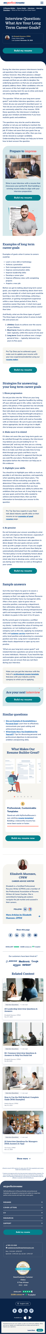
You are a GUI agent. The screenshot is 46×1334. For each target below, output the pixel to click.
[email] (35, 935)
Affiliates (8, 1249)
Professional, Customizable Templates (21, 810)
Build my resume (23, 50)
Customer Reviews (11, 1257)
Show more (22, 1158)
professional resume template (26, 674)
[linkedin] (17, 935)
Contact (7, 1244)
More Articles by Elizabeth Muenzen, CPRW (18, 916)
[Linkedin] (25, 909)
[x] (23, 935)
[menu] (42, 3)
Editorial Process (11, 1240)
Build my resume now (23, 838)
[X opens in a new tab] (20, 1311)
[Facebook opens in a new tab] (14, 1311)
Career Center (21, 8)
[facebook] (10, 935)
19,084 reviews (16, 1295)
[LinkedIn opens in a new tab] (26, 1311)
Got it (40, 1330)
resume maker (12, 359)
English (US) (24, 1304)
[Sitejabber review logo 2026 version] (23, 1267)
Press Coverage (10, 1253)
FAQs (7, 1236)
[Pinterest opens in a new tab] (31, 1311)
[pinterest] (29, 935)
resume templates (25, 818)
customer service (18, 633)
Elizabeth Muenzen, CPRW (22, 36)
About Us (8, 1227)
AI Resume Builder (9, 8)
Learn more (31, 1330)
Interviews (31, 8)
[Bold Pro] (30, 908)
